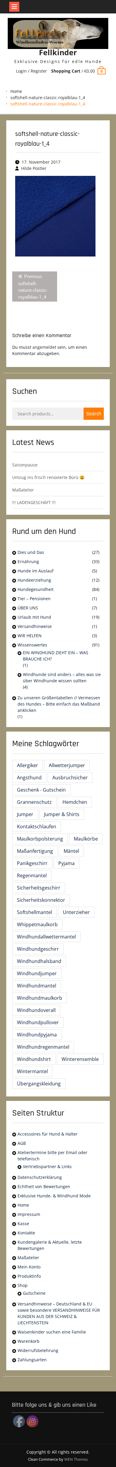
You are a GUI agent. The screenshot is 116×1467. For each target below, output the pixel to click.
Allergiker (27, 765)
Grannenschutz (34, 802)
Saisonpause (24, 465)
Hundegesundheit (36, 589)
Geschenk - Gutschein (41, 790)
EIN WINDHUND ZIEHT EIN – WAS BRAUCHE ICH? (55, 656)
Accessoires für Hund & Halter (48, 1134)
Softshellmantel (34, 912)
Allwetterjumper (67, 765)
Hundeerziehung (34, 580)
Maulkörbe (86, 838)
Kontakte (26, 1233)
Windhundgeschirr (38, 949)
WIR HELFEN (30, 635)
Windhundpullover (38, 1022)
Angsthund (29, 777)
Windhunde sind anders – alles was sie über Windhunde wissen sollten (62, 677)
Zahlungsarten (32, 1359)
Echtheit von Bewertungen (44, 1186)
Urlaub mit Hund (34, 617)
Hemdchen (74, 802)
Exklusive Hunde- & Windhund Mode (54, 1196)
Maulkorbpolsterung (40, 838)
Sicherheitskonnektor (41, 900)
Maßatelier (23, 490)
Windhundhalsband (39, 961)
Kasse (23, 1223)
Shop (23, 1285)
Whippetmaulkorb (37, 924)
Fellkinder (58, 52)
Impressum (29, 1214)
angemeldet (44, 347)
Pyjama (66, 863)
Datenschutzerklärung (40, 1177)
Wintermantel (32, 1071)
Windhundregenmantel (43, 1047)
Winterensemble (80, 1059)
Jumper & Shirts (61, 814)
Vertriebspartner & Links (47, 1166)
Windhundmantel (36, 985)
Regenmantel (32, 875)
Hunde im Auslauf (36, 571)
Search (93, 413)
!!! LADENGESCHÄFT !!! (34, 502)
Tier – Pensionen (34, 598)
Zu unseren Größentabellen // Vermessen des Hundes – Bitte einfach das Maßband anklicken (59, 704)
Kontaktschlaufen (36, 826)
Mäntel (71, 851)
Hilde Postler (33, 168)
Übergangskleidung (39, 1083)
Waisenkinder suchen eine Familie (52, 1332)
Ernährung (28, 561)
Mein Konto (29, 1267)
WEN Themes (76, 1459)
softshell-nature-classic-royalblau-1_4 (47, 97)
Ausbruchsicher (70, 777)
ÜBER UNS (28, 608)
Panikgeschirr (32, 863)
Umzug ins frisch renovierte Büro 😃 (48, 477)
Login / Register (31, 71)
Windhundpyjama (37, 1034)
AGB (22, 1143)
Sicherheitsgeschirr (38, 887)
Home (16, 91)
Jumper (25, 814)
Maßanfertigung (35, 851)
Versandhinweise (35, 626)
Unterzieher (76, 912)
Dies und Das (31, 552)
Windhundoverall (36, 1010)
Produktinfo (29, 1276)
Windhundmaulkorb (39, 998)
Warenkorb (29, 1341)
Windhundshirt (34, 1059)
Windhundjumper (37, 973)
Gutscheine (34, 1293)
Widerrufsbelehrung (38, 1350)
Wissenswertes (32, 645)
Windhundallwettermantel (46, 936)
